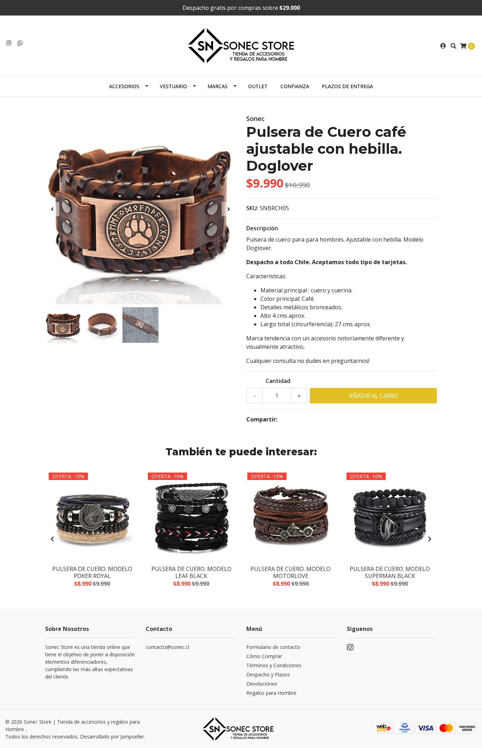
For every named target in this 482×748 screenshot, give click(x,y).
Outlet (257, 86)
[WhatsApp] (20, 43)
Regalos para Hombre (271, 692)
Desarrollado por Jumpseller (112, 736)
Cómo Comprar (264, 656)
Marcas (217, 86)
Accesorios (124, 86)
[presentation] (52, 209)
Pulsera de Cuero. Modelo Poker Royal (92, 572)
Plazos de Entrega (347, 86)
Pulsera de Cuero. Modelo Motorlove (291, 572)
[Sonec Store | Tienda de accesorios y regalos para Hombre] (241, 45)
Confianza (295, 86)
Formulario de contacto (273, 647)
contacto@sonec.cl (167, 647)
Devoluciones (261, 683)
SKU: (252, 208)
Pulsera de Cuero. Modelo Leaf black (191, 572)
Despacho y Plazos (268, 674)
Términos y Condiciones (273, 665)
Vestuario (173, 86)
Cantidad (278, 381)
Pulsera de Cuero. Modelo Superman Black (390, 572)
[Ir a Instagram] (8, 43)
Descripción (262, 228)
